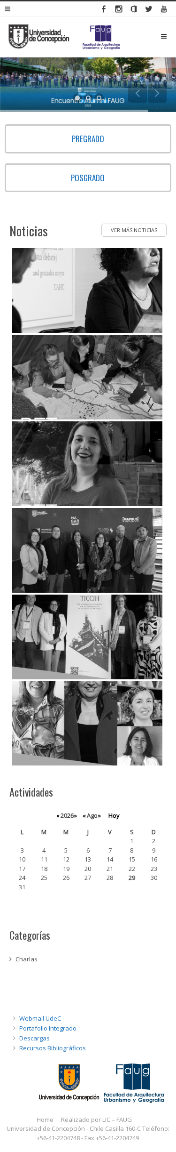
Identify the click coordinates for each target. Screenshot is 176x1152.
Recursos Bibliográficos (52, 1048)
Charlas (26, 959)
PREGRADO (88, 139)
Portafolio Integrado (48, 1028)
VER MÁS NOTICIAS (134, 230)
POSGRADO (88, 178)
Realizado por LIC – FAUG (96, 1119)
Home (45, 1119)
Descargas (34, 1038)
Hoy (114, 815)
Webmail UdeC (40, 1018)
